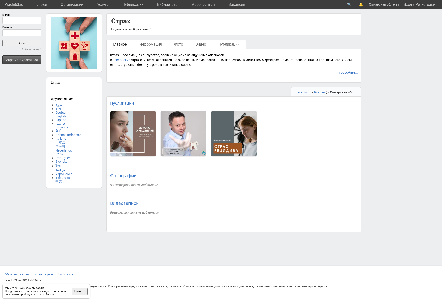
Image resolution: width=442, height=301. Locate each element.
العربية (59, 105)
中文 (58, 181)
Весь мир (302, 92)
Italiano (60, 138)
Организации (72, 4)
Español (61, 120)
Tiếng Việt (62, 177)
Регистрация (426, 4)
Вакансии (237, 4)
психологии (121, 60)
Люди (42, 4)
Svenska (61, 161)
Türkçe (60, 170)
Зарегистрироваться (22, 60)
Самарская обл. (342, 92)
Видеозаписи (124, 203)
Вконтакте (65, 274)
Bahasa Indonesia (68, 135)
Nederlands (63, 150)
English (60, 116)
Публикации (132, 4)
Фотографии (123, 175)
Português (62, 158)
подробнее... (348, 72)
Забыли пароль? (31, 49)
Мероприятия (203, 4)
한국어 (60, 146)
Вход (408, 4)
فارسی (60, 123)
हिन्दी (58, 131)
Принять (79, 291)
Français (61, 127)
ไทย (58, 166)
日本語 (60, 142)
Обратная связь (17, 274)
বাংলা (58, 108)
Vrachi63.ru (14, 4)
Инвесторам (43, 274)
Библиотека (167, 4)
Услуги (103, 4)
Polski (59, 154)
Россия (319, 92)
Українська (64, 174)
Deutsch (61, 112)
